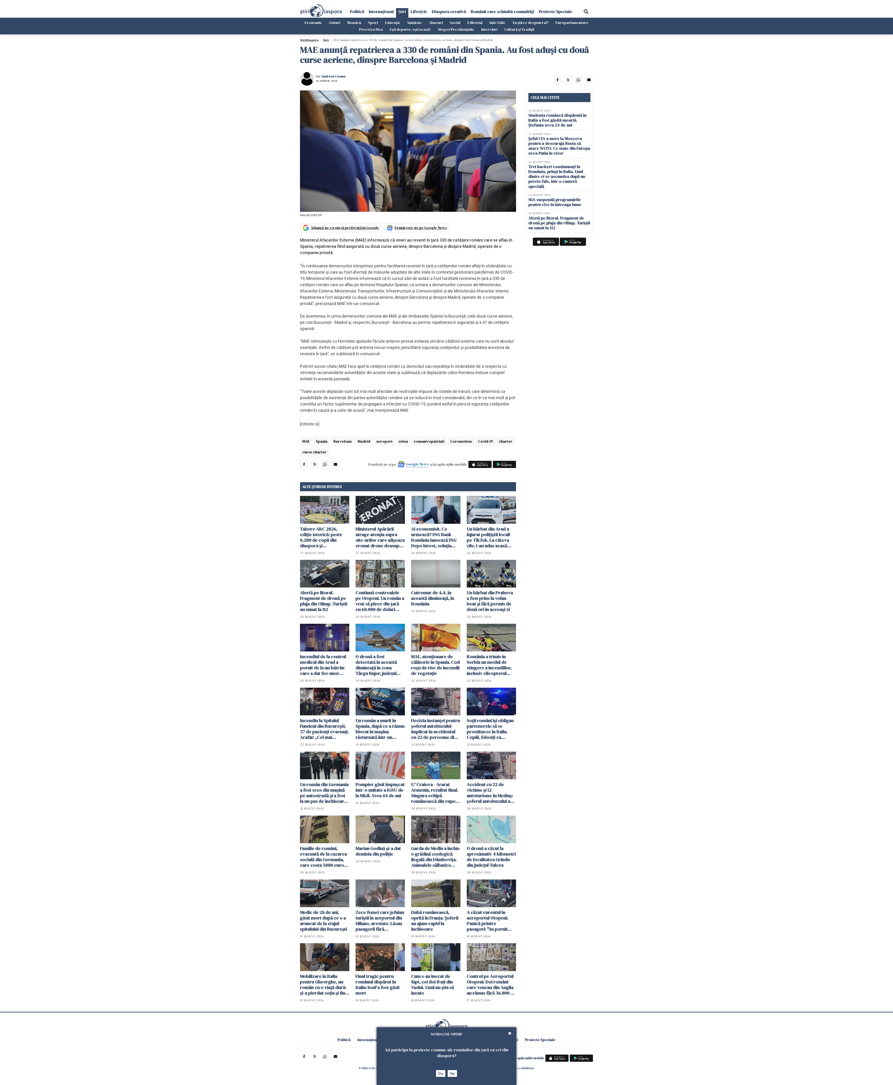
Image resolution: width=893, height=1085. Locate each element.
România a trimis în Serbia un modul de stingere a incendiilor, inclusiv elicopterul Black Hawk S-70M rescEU (489, 665)
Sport (373, 22)
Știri (402, 11)
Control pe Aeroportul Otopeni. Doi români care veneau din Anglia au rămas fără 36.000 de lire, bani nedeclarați (491, 984)
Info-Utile (497, 22)
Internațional (381, 11)
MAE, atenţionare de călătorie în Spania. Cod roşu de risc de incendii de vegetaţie (435, 665)
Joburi (334, 22)
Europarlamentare (572, 22)
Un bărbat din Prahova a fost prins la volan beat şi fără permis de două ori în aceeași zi (490, 601)
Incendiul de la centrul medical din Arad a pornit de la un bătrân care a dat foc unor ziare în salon (323, 665)
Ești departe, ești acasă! (410, 29)
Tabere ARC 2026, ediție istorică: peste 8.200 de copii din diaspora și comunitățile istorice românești (321, 537)
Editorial (475, 22)
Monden (354, 22)
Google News (417, 464)
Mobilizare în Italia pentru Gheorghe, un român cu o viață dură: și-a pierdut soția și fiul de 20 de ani (323, 984)
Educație (392, 22)
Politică (357, 11)
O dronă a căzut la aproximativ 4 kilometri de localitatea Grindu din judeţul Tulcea (491, 857)
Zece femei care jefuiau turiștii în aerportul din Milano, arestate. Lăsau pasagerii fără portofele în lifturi (380, 920)
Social (455, 22)
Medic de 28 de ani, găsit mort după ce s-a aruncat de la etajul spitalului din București (323, 920)
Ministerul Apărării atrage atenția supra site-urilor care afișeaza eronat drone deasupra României (380, 537)
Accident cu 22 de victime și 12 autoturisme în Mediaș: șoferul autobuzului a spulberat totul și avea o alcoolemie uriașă (491, 793)
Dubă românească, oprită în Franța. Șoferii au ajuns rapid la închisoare (434, 920)
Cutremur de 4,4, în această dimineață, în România (432, 598)
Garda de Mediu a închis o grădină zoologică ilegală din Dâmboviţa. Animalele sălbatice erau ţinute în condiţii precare (435, 857)
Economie (313, 22)
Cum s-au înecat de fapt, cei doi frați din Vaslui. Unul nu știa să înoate (432, 984)
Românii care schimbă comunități (502, 11)
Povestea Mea (371, 29)
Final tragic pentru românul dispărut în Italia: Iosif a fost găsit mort (378, 984)
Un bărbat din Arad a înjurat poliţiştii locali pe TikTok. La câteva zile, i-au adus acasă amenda (488, 537)
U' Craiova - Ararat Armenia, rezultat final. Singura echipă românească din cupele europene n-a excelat (435, 793)
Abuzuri (436, 22)
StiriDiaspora (309, 40)
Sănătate (414, 22)
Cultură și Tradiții (519, 29)
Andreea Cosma (333, 76)
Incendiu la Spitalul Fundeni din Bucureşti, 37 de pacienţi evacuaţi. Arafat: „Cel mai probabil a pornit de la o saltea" (324, 729)
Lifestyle (419, 11)
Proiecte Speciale (555, 11)
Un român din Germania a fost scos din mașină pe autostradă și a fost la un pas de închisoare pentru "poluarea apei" (324, 793)
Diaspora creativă (449, 11)
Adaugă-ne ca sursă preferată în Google (345, 227)
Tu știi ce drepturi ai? (530, 22)
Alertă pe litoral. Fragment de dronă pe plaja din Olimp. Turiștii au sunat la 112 (323, 601)
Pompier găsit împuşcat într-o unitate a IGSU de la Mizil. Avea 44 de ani (380, 790)
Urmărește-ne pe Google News (421, 227)
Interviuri (489, 29)
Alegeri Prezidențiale (455, 29)
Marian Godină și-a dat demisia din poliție (378, 851)
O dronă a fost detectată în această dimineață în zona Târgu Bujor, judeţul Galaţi (376, 665)
